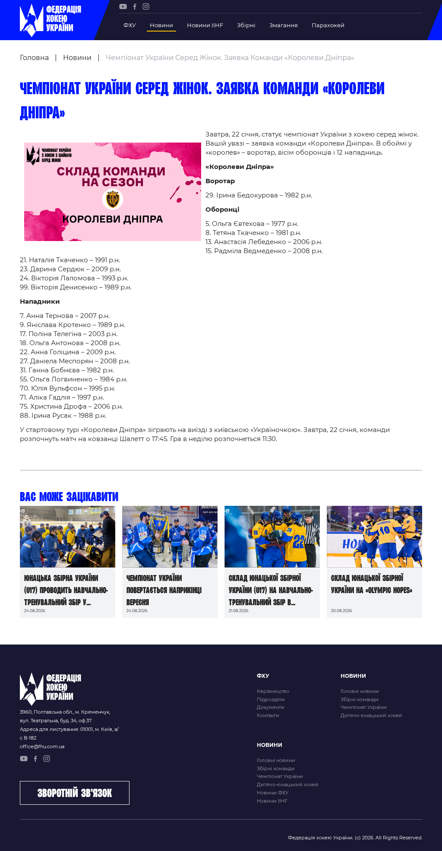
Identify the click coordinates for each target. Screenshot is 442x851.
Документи (270, 707)
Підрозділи (271, 699)
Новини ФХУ (272, 793)
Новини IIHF (205, 25)
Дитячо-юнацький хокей (371, 715)
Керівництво (273, 691)
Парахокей (328, 25)
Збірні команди (360, 699)
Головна (34, 58)
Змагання (283, 25)
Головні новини (360, 691)
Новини (161, 25)
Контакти (268, 715)
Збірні (246, 25)
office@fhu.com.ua (42, 746)
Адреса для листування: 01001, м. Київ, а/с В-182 (69, 733)
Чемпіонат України (364, 707)
